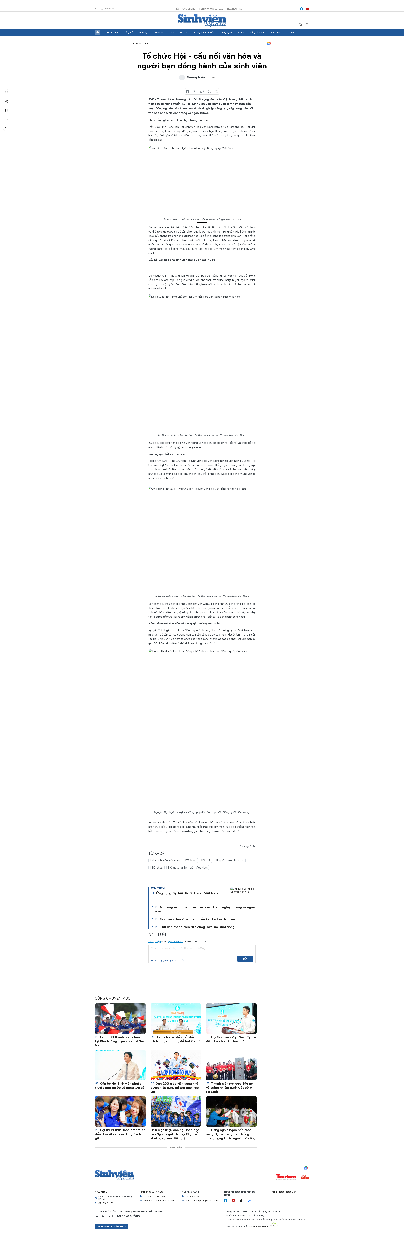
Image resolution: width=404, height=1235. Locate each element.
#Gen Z (206, 860)
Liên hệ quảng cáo (151, 1192)
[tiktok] (242, 1200)
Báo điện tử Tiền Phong (202, 20)
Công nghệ (226, 32)
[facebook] (301, 8)
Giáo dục (143, 32)
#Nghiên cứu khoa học (229, 860)
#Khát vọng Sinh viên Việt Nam (188, 867)
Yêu (172, 32)
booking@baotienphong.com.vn (159, 1200)
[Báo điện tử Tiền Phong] (286, 1177)
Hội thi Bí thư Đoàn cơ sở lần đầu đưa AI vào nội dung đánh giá (120, 1134)
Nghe (6, 92)
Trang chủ (97, 32)
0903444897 (192, 1196)
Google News (268, 43)
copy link (202, 91)
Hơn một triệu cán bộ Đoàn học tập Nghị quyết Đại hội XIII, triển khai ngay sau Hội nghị (175, 1134)
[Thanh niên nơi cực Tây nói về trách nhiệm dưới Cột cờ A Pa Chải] (231, 1065)
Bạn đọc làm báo (113, 1226)
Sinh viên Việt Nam (114, 1175)
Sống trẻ (128, 32)
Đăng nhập (154, 941)
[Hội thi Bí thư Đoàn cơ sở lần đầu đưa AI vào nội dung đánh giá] (120, 1111)
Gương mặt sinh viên (203, 32)
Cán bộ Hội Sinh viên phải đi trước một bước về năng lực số (119, 1085)
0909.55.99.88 (151, 1196)
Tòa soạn (101, 1192)
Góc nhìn (159, 32)
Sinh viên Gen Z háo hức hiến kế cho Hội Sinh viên (198, 919)
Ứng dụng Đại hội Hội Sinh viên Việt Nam (186, 893)
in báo (209, 91)
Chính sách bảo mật (284, 1192)
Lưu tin (6, 110)
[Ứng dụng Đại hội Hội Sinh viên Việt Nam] (243, 894)
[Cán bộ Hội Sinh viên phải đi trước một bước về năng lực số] (120, 1065)
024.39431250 (105, 1203)
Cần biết (292, 32)
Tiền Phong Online (184, 8)
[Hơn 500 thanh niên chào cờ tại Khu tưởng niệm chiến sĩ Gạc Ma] (120, 1018)
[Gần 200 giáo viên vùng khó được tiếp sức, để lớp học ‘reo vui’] (176, 1065)
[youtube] (307, 8)
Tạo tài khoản (175, 941)
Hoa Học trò (234, 8)
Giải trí (183, 32)
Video (241, 32)
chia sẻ (187, 91)
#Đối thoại (156, 867)
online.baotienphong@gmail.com (201, 1200)
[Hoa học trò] (305, 1177)
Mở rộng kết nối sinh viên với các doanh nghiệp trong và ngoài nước (205, 909)
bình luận (216, 91)
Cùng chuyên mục (112, 998)
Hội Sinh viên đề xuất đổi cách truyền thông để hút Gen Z (175, 1039)
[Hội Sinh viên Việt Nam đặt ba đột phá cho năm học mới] (231, 1018)
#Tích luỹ (190, 860)
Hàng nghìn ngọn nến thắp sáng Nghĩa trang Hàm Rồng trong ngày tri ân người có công (231, 1134)
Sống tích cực (257, 32)
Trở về (6, 128)
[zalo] (251, 1200)
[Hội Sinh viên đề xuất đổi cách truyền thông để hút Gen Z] (176, 1018)
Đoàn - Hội (112, 32)
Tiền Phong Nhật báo (211, 8)
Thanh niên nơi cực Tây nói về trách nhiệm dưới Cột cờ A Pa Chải (230, 1087)
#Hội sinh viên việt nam (165, 860)
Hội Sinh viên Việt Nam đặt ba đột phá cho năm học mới (231, 1039)
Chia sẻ (6, 101)
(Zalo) (163, 1196)
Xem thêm (306, 32)
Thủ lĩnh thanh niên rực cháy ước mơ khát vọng (197, 927)
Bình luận (6, 119)
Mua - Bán (276, 32)
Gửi (245, 958)
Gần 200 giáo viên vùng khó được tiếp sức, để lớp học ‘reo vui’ (175, 1087)
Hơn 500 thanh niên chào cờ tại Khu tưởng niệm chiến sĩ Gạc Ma (120, 1041)
